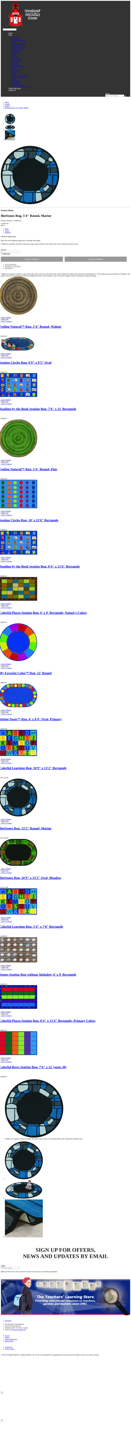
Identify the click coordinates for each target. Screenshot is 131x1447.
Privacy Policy (9, 1349)
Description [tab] (10, 264)
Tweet (7, 231)
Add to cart (6, 254)
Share (7, 229)
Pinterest (7, 232)
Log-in (7, 1335)
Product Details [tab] (13, 266)
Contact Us (8, 1347)
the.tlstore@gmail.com (18, 1330)
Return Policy (9, 1341)
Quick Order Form (11, 1339)
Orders (7, 1337)
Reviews (9, 268)
